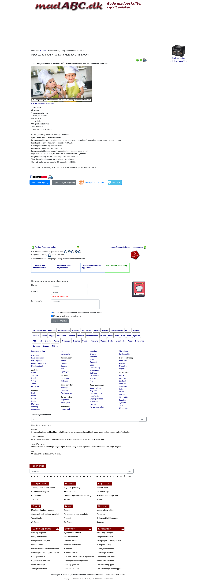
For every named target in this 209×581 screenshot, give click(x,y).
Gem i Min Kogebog (39, 182)
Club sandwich (37, 495)
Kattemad (64, 380)
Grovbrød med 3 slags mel (107, 495)
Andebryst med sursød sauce (43, 487)
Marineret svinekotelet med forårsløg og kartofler (46, 548)
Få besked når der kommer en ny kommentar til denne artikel (77, 312)
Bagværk (93, 390)
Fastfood (93, 356)
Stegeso (64, 366)
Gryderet (93, 362)
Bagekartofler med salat (40, 560)
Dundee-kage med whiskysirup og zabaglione (79, 495)
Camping (64, 390)
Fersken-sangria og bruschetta (76, 514)
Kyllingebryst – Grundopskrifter (109, 540)
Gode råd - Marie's (71, 568)
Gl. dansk (35, 386)
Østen (121, 405)
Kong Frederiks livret (105, 536)
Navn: (34, 285)
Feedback (116, 182)
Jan (32, 451)
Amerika (122, 378)
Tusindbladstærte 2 (71, 552)
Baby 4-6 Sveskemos (105, 560)
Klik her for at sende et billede (42, 103)
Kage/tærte (94, 396)
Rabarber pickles (70, 540)
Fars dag (34, 406)
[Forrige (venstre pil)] (137, 60)
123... (130, 476)
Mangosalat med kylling (40, 540)
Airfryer (63, 360)
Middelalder (123, 397)
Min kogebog (36, 360)
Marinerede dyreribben (105, 510)
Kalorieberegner (37, 357)
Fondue (64, 363)
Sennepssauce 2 (38, 556)
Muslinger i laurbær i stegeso (42, 510)
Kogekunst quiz (37, 366)
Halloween (35, 409)
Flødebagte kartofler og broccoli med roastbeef (46, 552)
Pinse (33, 398)
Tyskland (122, 402)
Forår (33, 372)
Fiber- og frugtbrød (38, 532)
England (122, 380)
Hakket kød (65, 409)
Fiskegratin (101, 514)
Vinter (33, 380)
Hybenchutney (37, 544)
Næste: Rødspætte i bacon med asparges (126, 247)
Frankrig (122, 383)
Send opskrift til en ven (94, 182)
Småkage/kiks (125, 354)
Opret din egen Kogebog (64, 182)
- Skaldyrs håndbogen (105, 548)
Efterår (34, 378)
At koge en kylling (104, 544)
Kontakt (100, 574)
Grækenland (124, 386)
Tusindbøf (68, 548)
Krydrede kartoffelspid (72, 544)
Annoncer (92, 574)
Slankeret (123, 360)
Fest (33, 393)
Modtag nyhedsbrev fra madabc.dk (67, 316)
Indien (121, 389)
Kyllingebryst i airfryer (72, 532)
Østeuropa (123, 408)
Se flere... (35, 499)
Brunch (93, 354)
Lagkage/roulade (96, 398)
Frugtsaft (67, 518)
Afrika (121, 375)
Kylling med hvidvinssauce (107, 518)
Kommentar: (36, 300)
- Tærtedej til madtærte (105, 552)
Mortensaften (66, 354)
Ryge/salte (65, 399)
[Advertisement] (89, 30)
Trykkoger (65, 371)
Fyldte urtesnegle (38, 564)
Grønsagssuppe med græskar (76, 560)
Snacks (93, 378)
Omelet (93, 404)
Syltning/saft (65, 402)
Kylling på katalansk (39, 536)
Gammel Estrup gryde (105, 564)
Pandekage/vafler (97, 407)
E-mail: (34, 291)
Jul (62, 351)
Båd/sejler (64, 387)
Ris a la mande (70, 491)
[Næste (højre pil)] (141, 60)
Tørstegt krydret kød (39, 568)
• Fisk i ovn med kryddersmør (64, 266)
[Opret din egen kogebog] (138, 289)
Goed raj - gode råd (71, 564)
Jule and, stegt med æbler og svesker (79, 556)
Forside (43, 50)
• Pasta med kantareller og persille (91, 266)
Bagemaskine (95, 387)
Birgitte (34, 429)
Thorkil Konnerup (38, 443)
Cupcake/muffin (96, 393)
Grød (92, 364)
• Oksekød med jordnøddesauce (39, 266)
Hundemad (65, 378)
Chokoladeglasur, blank (106, 556)
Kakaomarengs (103, 491)
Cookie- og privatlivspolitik (115, 574)
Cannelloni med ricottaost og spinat (45, 514)
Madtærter (94, 401)
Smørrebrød (94, 375)
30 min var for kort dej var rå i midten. (46, 453)
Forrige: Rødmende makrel (45, 247)
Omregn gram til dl (38, 363)
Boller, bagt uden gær (105, 532)
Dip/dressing (95, 367)
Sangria (67, 510)
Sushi (92, 381)
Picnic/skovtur (66, 393)
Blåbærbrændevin (71, 536)
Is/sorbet (93, 351)
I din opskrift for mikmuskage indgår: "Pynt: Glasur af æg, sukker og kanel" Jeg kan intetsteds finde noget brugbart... (77, 446)
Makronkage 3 (102, 487)
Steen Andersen (37, 436)
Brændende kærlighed (40, 491)
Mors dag (35, 403)
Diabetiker (123, 366)
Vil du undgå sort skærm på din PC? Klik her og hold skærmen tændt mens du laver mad (69, 63)
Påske (33, 401)
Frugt (92, 359)
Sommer (34, 375)
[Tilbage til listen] (77, 247)
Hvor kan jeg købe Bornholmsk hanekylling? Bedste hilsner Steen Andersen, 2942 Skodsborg (68, 439)
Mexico (122, 394)
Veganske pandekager (73, 487)
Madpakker (94, 370)
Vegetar (122, 368)
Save (45, 177)
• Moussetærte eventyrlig (116, 265)
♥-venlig (122, 363)
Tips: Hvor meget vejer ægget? (109, 568)
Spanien (122, 400)
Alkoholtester (36, 355)
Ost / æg (93, 373)
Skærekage (123, 351)
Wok (62, 368)
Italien (121, 391)
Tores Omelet (36, 518)
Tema (33, 383)
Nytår (33, 395)
